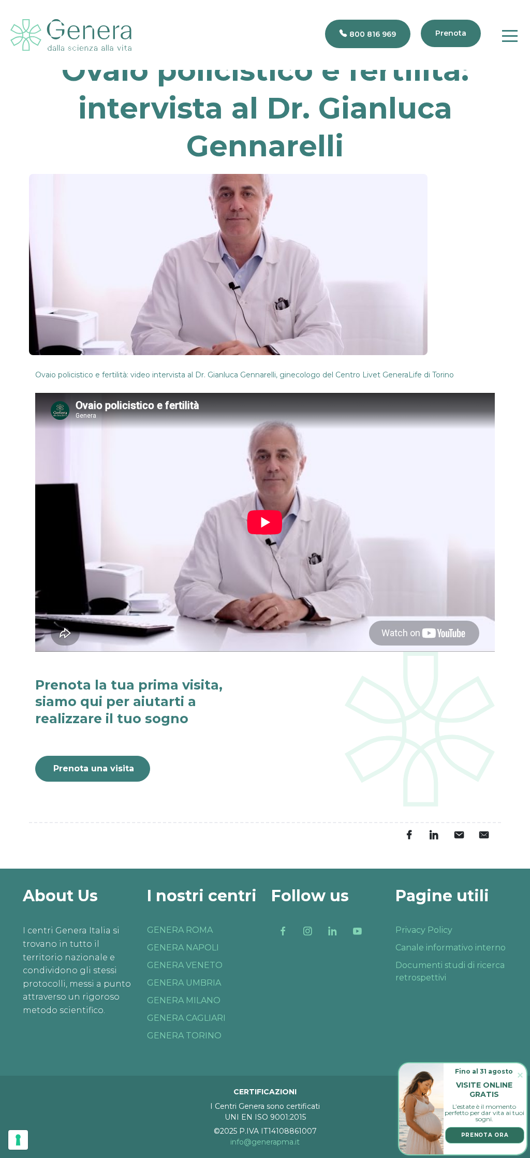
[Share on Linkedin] (433, 834)
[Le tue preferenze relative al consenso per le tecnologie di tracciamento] (18, 1140)
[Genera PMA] (71, 35)
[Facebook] (282, 930)
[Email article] (458, 834)
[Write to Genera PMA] (483, 834)
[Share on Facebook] (409, 834)
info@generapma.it (265, 1142)
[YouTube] (357, 930)
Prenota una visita (93, 768)
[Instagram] (307, 930)
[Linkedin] (332, 930)
